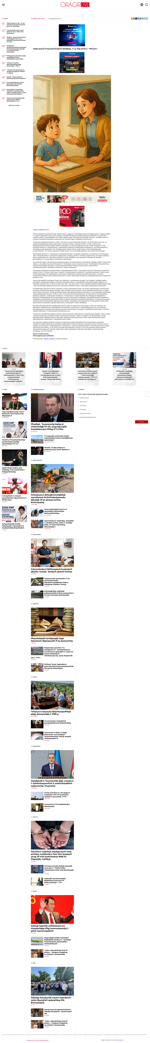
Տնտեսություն (37, 534)
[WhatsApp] (143, 18)
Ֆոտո (34, 963)
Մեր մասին (36, 1040)
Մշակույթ (35, 603)
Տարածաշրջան (36, 746)
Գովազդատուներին (44, 1040)
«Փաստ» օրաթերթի (49, 338)
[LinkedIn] (138, 18)
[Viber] (140, 18)
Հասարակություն (37, 460)
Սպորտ (5, 389)
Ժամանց (35, 891)
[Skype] (145, 18)
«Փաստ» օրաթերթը (39, 229)
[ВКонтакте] (134, 18)
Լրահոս (6, 18)
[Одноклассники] (132, 18)
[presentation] (144, 348)
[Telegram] (147, 18)
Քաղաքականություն (55, 18)
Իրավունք (35, 817)
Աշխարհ (35, 677)
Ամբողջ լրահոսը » (14, 105)
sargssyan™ (121, 1039)
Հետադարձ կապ (30, 1040)
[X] (136, 18)
